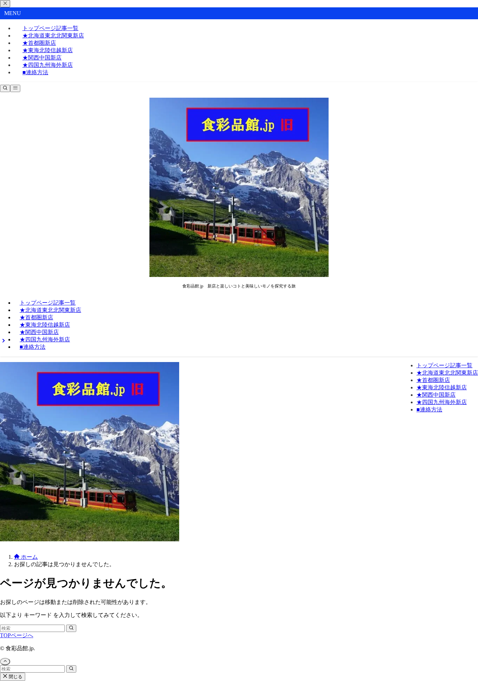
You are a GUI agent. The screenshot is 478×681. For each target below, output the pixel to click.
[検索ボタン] (5, 88)
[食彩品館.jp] (239, 275)
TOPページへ (16, 635)
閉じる (14, 676)
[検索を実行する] (71, 628)
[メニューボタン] (15, 88)
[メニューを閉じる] (5, 3)
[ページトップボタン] (5, 661)
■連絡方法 (35, 72)
